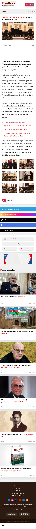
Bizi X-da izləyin (9, 230)
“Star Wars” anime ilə (15, 129)
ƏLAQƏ (18, 488)
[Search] (10, 526)
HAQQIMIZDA (18, 486)
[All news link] (33, 526)
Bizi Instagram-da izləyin (10, 214)
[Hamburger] (3, 526)
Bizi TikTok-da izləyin (10, 219)
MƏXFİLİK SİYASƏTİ (18, 495)
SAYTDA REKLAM (18, 493)
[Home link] (18, 526)
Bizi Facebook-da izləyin (10, 225)
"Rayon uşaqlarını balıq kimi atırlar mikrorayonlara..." (17, 124)
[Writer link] (25, 526)
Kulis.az (9, 200)
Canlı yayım (28, 4)
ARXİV (18, 490)
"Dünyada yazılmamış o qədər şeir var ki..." (17, 134)
